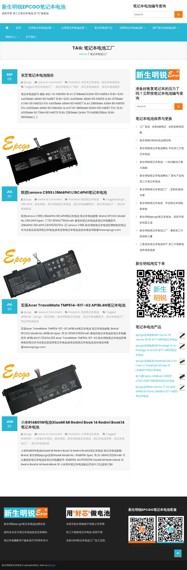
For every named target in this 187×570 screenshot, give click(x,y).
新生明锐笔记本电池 (59, 204)
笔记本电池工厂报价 (67, 87)
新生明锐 (40, 204)
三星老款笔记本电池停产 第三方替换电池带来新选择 (162, 247)
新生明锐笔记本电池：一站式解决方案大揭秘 (161, 165)
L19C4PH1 (26, 204)
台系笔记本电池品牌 (72, 28)
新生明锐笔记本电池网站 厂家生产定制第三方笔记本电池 (162, 178)
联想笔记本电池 (90, 199)
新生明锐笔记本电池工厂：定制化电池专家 (161, 192)
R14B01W (26, 438)
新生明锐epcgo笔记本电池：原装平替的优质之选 (162, 219)
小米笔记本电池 (90, 434)
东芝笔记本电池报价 (37, 75)
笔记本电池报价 (111, 87)
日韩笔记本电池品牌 (131, 28)
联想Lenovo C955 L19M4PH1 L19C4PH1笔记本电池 (64, 192)
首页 (18, 28)
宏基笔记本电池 (90, 312)
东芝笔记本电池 (90, 82)
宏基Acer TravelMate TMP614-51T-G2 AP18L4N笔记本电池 (73, 305)
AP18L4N (26, 317)
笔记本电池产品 (103, 28)
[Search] (178, 14)
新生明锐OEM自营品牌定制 (155, 140)
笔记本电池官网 (102, 438)
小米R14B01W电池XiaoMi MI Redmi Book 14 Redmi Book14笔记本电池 (73, 425)
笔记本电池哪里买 (84, 204)
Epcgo (51, 565)
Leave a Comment (50, 82)
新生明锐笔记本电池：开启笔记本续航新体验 (161, 206)
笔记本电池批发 (90, 87)
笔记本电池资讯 (111, 82)
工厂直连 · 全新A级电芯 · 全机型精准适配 (162, 129)
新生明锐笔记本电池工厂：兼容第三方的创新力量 (161, 233)
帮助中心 (10, 37)
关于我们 (31, 37)
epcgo (28, 82)
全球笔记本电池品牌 (39, 28)
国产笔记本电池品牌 (164, 28)
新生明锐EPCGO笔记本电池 (34, 6)
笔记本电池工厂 (44, 87)
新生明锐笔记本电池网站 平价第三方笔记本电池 (162, 151)
